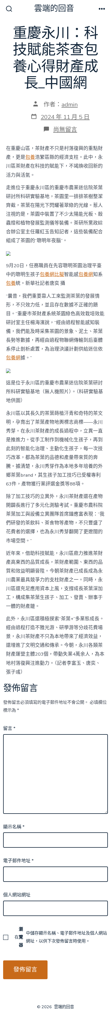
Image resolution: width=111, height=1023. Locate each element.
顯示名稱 (13, 827)
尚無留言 (65, 129)
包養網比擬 (52, 274)
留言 (9, 728)
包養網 (86, 274)
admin (69, 104)
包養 (30, 157)
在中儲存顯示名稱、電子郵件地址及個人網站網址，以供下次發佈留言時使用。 (61, 937)
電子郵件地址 (18, 861)
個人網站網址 (16, 895)
